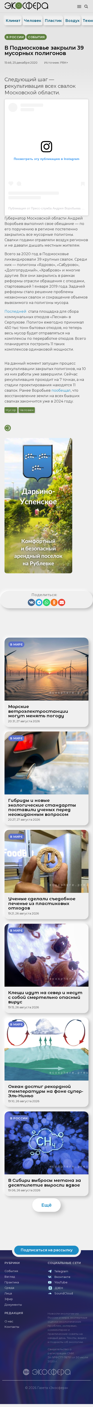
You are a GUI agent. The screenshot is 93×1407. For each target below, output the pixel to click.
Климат (13, 21)
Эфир (9, 1299)
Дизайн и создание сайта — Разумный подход (63, 1392)
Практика (12, 1282)
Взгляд (10, 1276)
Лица (8, 1293)
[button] (79, 7)
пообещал (61, 390)
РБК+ (64, 62)
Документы (13, 1304)
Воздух (72, 21)
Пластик (53, 21)
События (11, 1271)
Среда (9, 1287)
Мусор (11, 410)
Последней (15, 311)
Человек (32, 21)
